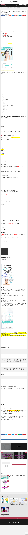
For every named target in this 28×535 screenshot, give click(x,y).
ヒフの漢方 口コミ (19, 5)
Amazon (3, 148)
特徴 (4, 102)
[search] (26, 4)
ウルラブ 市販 (15, 5)
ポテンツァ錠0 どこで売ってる (9, 5)
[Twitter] (6, 15)
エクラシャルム (9, 14)
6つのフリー (5, 109)
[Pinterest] (24, 15)
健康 (6, 14)
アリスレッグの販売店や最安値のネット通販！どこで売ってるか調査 (18, 486)
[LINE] (18, 15)
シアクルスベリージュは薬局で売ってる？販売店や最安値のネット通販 (18, 476)
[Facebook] (3, 15)
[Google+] (9, 15)
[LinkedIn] (20, 15)
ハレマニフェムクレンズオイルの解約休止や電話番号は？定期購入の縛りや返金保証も (5, 515)
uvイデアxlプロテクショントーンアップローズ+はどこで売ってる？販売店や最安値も (5, 505)
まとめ (3, 112)
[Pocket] (15, 15)
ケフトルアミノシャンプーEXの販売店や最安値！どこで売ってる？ (14, 504)
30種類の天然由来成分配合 (7, 108)
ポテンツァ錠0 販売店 (3, 5)
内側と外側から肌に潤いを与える (8, 105)
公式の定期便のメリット (6, 99)
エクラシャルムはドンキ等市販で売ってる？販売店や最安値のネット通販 (13, 7)
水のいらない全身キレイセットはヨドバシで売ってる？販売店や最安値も (23, 505)
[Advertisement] (14, 24)
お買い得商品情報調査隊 (14, 1)
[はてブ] (12, 15)
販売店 (3, 96)
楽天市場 (3, 153)
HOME (2, 7)
